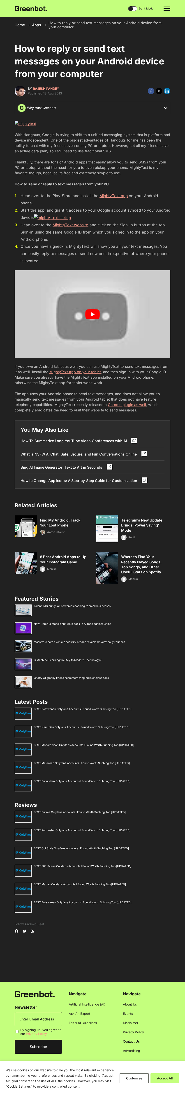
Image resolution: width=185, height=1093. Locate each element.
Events (128, 1013)
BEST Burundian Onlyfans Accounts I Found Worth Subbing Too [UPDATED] (82, 781)
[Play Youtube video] (92, 314)
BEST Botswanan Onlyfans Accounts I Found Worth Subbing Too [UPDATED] (83, 709)
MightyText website (70, 225)
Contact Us (131, 1041)
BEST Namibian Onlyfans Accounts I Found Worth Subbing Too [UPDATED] (82, 727)
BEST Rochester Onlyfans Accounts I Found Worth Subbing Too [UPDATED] (82, 830)
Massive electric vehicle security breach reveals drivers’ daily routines (79, 642)
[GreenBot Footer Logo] (35, 994)
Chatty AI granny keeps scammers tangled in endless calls (71, 678)
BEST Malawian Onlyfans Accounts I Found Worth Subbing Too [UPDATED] (82, 763)
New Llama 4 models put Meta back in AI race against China (72, 624)
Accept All (165, 1078)
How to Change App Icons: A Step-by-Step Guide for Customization (79, 480)
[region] (92, 1077)
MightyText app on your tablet (75, 372)
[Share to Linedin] (167, 91)
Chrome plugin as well (127, 404)
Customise (134, 1078)
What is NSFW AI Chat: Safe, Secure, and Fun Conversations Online (79, 454)
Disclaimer (130, 1023)
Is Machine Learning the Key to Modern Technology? (67, 660)
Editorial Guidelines (83, 1023)
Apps (36, 25)
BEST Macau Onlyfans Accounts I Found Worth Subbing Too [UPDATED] (80, 884)
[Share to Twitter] (159, 91)
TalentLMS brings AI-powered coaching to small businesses (72, 606)
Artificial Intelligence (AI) (87, 1004)
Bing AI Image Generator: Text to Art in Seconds (62, 467)
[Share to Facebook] (151, 91)
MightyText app (113, 196)
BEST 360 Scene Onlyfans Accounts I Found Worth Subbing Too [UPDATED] (82, 866)
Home (20, 25)
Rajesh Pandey (46, 88)
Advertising (131, 1051)
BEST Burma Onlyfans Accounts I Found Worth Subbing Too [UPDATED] (80, 812)
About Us (130, 1004)
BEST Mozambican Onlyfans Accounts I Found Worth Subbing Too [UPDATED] (84, 745)
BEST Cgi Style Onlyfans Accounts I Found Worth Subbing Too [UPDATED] (81, 848)
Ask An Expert (79, 1013)
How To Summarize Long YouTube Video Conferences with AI (74, 441)
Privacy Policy (36, 1034)
